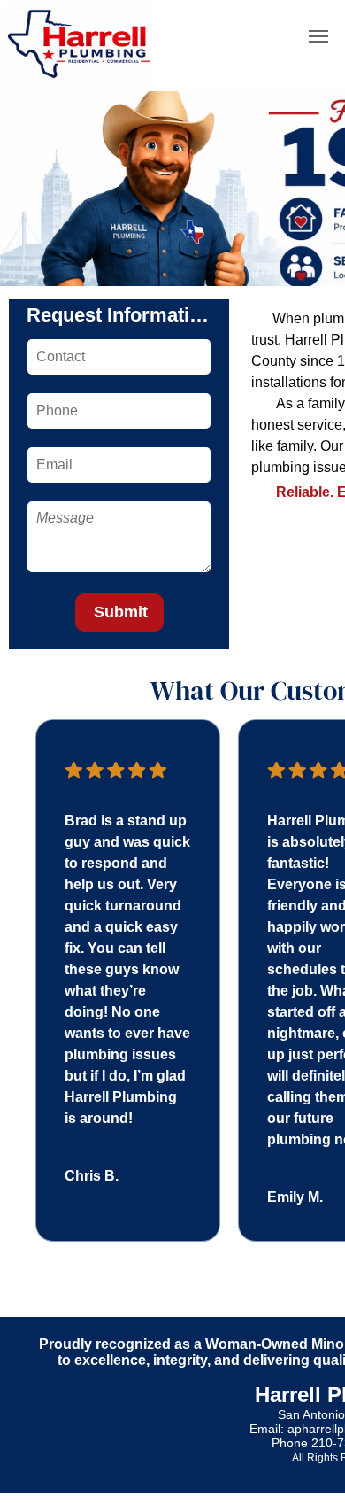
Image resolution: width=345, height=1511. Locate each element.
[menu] (318, 36)
